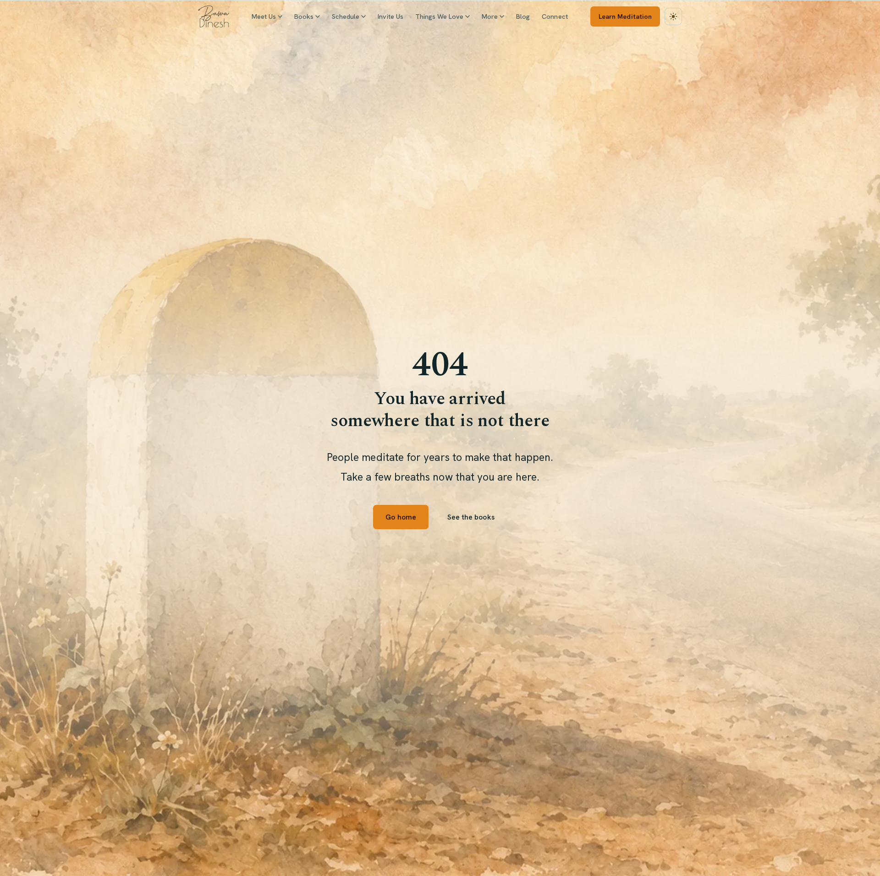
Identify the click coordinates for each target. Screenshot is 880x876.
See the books (471, 517)
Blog (523, 16)
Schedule (345, 16)
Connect (554, 16)
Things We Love (439, 16)
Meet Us (264, 16)
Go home (400, 517)
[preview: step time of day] (673, 16)
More (490, 16)
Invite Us (390, 16)
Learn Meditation (625, 16)
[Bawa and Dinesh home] (213, 16)
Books (304, 16)
